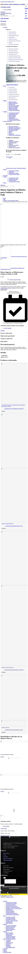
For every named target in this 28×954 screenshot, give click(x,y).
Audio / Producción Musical (9, 938)
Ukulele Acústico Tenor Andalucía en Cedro (14, 729)
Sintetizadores (9, 935)
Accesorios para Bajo (10, 917)
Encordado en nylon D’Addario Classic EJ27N (14, 408)
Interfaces (8, 945)
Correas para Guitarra (10, 904)
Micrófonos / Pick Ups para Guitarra (14, 908)
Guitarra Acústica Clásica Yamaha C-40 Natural (14, 669)
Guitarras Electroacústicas (11, 913)
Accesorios (8, 940)
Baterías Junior (9, 930)
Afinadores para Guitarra (11, 903)
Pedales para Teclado (10, 937)
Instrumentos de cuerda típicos (12, 914)
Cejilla (21, 287)
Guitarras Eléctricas (10, 912)
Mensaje (2, 883)
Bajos (4, 85)
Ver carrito (3, 896)
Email (2, 877)
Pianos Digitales (9, 932)
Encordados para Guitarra (11, 906)
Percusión (5, 175)
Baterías (5, 100)
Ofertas (4, 182)
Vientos (5, 169)
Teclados (5, 111)
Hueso (6, 289)
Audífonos (8, 941)
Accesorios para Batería (11, 925)
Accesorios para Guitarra (6, 287)
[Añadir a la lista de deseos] (26, 6)
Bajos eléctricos (9, 923)
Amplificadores (9, 909)
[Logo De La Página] (6, 13)
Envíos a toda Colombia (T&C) (7, 1)
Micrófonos (8, 946)
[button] (3, 14)
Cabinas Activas (9, 942)
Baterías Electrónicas (10, 929)
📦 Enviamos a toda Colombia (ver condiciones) (14, 4)
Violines (5, 176)
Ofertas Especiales (7, 952)
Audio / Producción (7, 121)
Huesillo (2, 289)
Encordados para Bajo (10, 919)
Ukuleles (7, 727)
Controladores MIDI (10, 947)
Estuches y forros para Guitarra (12, 907)
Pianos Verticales (9, 934)
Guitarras (5, 27)
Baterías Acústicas (10, 928)
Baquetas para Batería (10, 926)
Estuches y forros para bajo (12, 920)
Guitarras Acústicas (9, 523)
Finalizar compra (9, 896)
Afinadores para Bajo (10, 918)
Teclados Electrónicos (10, 936)
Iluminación (8, 943)
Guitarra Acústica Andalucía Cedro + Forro (14, 525)
